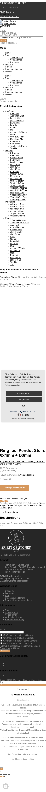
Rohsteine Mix (16, 139)
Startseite (4, 277)
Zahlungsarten (16, 57)
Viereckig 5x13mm (18, 195)
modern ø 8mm (17, 211)
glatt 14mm (15, 165)
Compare (4, 501)
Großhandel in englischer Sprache (18, 638)
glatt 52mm (15, 169)
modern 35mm (16, 174)
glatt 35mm (15, 167)
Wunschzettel (9, 16)
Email (2, 629)
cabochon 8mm (17, 209)
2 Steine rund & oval (19, 223)
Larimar (13, 127)
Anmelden (4, 14)
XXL (12, 264)
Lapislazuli (15, 125)
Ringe (8, 218)
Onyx (12, 134)
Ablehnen (24, 399)
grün (10, 508)
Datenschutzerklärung (15, 598)
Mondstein (15, 176)
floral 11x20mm (17, 162)
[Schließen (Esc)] (1, 774)
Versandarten (16, 60)
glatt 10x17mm (17, 120)
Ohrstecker (10, 202)
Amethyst (14, 113)
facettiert (31, 505)
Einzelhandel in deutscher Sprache (19, 644)
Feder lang (15, 160)
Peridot (3, 508)
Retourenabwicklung (14, 619)
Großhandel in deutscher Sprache (18, 635)
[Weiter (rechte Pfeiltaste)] (4, 776)
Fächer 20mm (16, 158)
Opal (12, 253)
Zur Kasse (15, 62)
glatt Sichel (15, 234)
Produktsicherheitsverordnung (18, 600)
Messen (8, 71)
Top (1, 682)
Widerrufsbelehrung (14, 617)
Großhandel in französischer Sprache (20, 641)
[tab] (25, 512)
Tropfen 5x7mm (17, 183)
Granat (13, 239)
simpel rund (15, 260)
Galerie (8, 67)
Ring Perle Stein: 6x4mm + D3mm (15, 461)
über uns (9, 64)
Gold (12, 237)
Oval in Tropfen (17, 181)
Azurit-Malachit (17, 116)
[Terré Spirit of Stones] (8, 21)
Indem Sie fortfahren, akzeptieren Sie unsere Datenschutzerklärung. (20, 647)
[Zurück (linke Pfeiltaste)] (1, 776)
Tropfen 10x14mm (18, 146)
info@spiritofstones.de (15, 572)
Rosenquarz (15, 141)
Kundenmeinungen (13, 69)
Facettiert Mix (16, 230)
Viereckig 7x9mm (18, 199)
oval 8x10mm (16, 178)
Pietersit (14, 255)
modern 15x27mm (18, 132)
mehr (23, 405)
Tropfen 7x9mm (17, 185)
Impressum (10, 593)
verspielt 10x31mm (18, 188)
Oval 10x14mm (17, 137)
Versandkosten (27, 475)
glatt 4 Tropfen (16, 232)
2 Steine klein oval (18, 220)
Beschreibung (11, 512)
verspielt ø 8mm (17, 216)
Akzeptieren (22, 425)
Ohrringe (9, 151)
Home (8, 53)
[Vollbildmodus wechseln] (6, 774)
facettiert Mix (16, 118)
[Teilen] (4, 774)
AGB (7, 596)
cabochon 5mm (17, 206)
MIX (12, 246)
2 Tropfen (14, 153)
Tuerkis (13, 148)
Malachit (14, 244)
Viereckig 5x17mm (18, 197)
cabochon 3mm (17, 204)
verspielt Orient (17, 192)
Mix (11, 130)
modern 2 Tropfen (18, 248)
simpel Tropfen (24, 284)
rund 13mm (15, 144)
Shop (7, 55)
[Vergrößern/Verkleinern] (9, 774)
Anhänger (9, 111)
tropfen (39, 505)
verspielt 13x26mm (18, 190)
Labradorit (14, 123)
